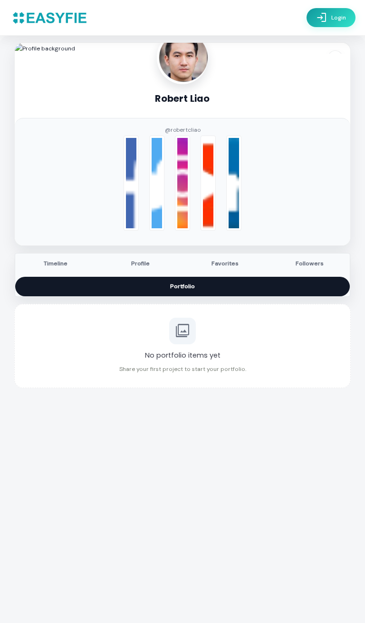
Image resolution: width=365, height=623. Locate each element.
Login (331, 17)
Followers (310, 263)
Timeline (55, 263)
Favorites (225, 263)
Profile (140, 263)
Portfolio (182, 286)
